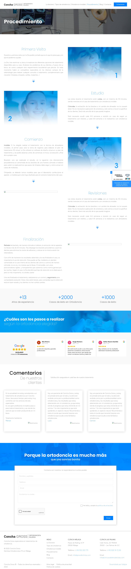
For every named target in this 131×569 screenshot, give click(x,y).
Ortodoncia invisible (54, 549)
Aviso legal (50, 564)
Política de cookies (53, 567)
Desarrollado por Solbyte (118, 564)
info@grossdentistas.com (82, 555)
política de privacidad (105, 505)
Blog (48, 555)
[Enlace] (18, 4)
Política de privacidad (64, 564)
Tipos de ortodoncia (54, 546)
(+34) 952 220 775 (81, 550)
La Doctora (51, 543)
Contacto (50, 558)
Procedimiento (52, 552)
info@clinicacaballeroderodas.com (112, 558)
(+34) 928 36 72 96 (114, 550)
